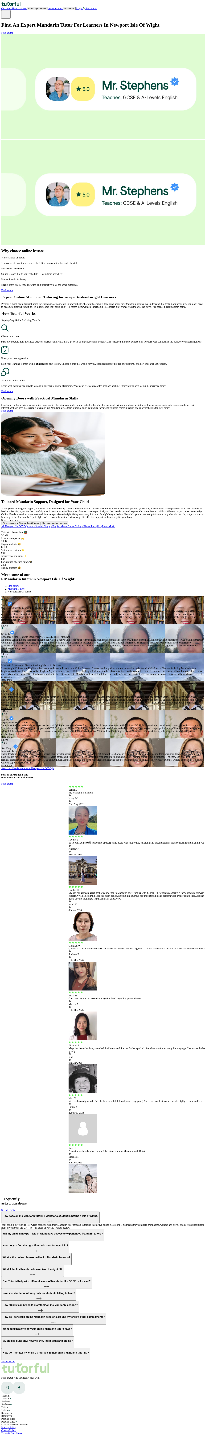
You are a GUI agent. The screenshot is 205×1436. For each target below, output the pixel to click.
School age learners (37, 8)
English (56, 526)
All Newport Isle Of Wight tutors (18, 526)
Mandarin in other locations (54, 523)
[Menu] (6, 14)
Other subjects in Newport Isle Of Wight (21, 523)
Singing (48, 526)
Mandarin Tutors (16, 588)
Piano (105, 526)
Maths (64, 526)
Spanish (39, 526)
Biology (79, 526)
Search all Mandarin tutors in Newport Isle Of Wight (27, 768)
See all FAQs (8, 1210)
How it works (19, 8)
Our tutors (6, 8)
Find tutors (13, 585)
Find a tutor (7, 32)
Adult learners (55, 8)
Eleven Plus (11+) (92, 526)
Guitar (71, 526)
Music (112, 526)
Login (79, 8)
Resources (69, 8)
